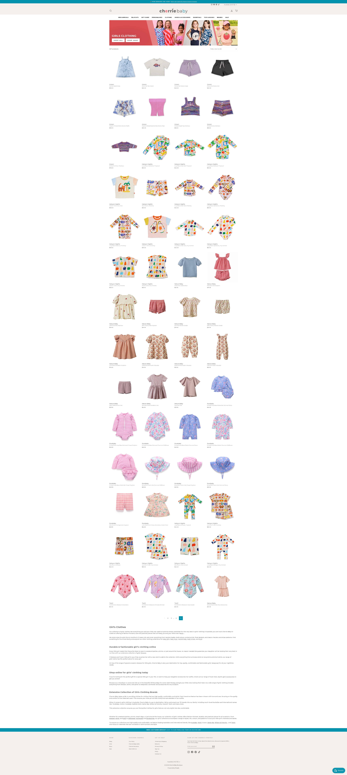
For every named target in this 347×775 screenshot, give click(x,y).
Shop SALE (132, 40)
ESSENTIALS (197, 17)
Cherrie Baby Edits (134, 744)
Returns (157, 744)
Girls (110, 744)
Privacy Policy (159, 746)
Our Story (131, 741)
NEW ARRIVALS (123, 17)
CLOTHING (168, 17)
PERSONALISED (157, 17)
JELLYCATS (135, 17)
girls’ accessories (228, 677)
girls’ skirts (113, 659)
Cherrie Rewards (134, 746)
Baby (110, 741)
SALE (227, 17)
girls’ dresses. (141, 653)
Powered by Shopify (173, 768)
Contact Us (158, 754)
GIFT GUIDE (145, 17)
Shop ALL (118, 40)
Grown (204, 722)
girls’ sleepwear (213, 663)
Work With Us (133, 749)
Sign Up (157, 749)
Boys (110, 746)
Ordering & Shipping (161, 741)
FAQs (156, 751)
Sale (110, 749)
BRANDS (220, 17)
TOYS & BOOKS (209, 17)
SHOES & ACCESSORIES (182, 17)
